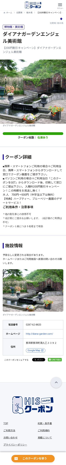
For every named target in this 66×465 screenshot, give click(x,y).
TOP (5, 423)
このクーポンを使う (35, 458)
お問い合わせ (10, 437)
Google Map (34, 350)
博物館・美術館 (13, 27)
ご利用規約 (44, 430)
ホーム (9, 12)
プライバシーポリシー (15, 444)
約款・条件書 (45, 423)
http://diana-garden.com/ (39, 333)
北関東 (19, 12)
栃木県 (29, 12)
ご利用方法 (9, 430)
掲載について (45, 437)
